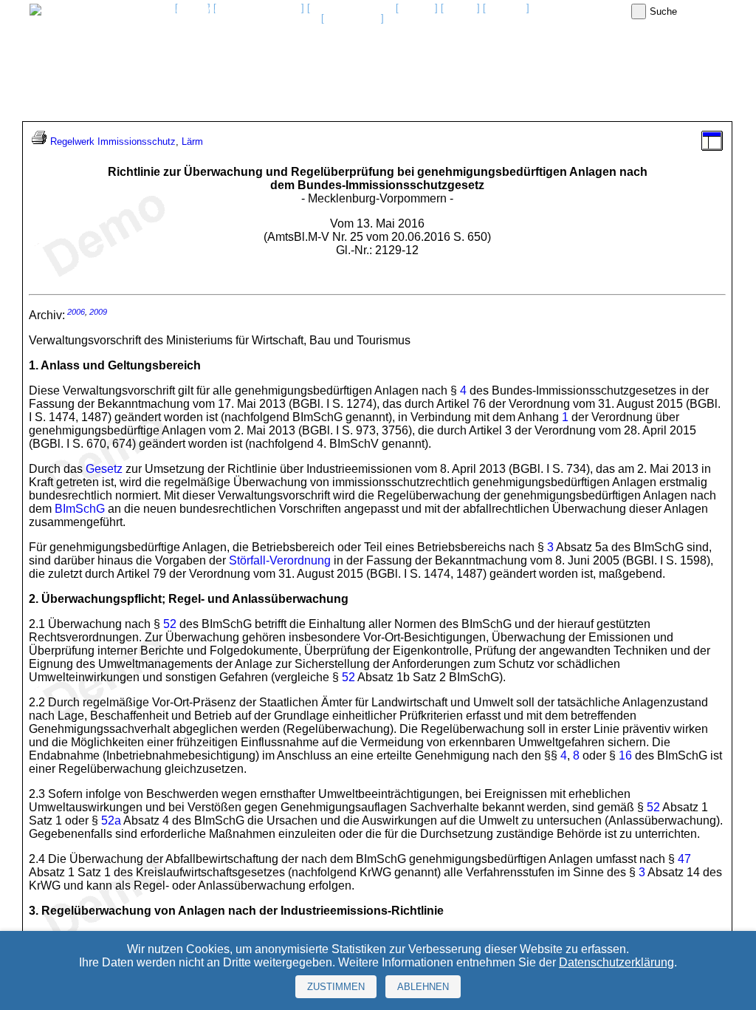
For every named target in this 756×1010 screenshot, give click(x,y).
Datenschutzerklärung (616, 962)
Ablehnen (423, 986)
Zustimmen (336, 986)
